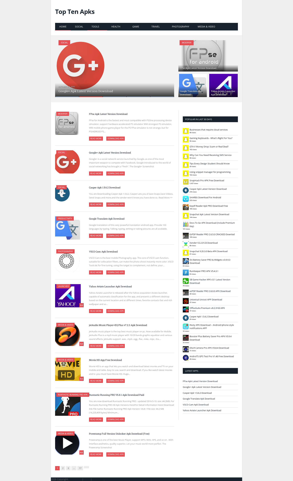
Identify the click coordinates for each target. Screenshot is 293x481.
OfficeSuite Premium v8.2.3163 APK (207, 308)
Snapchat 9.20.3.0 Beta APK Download (209, 251)
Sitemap (97, 479)
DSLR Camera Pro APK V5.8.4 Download (209, 347)
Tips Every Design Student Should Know (210, 163)
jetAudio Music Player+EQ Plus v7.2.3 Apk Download (118, 325)
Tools (95, 26)
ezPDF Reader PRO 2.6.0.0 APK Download (210, 291)
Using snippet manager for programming (210, 171)
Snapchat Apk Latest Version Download (209, 214)
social (61, 187)
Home (62, 26)
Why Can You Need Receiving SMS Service (210, 155)
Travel (155, 26)
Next (168, 66)
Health (115, 26)
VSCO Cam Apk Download (103, 251)
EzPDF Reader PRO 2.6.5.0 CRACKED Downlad (212, 234)
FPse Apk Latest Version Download (198, 68)
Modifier (186, 42)
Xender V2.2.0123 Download (204, 242)
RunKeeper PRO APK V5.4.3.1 (204, 271)
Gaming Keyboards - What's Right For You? (211, 138)
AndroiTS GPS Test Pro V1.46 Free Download (212, 356)
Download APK (116, 138)
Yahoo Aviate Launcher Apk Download (223, 93)
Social (79, 26)
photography (180, 26)
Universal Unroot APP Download (206, 299)
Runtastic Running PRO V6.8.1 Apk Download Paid (116, 394)
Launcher (63, 286)
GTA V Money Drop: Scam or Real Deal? (209, 146)
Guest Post (75, 479)
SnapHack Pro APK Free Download (207, 180)
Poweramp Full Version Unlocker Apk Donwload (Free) (119, 433)
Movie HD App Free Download (105, 360)
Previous (61, 66)
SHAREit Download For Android (205, 197)
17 (80, 468)
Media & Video (206, 26)
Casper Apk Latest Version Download (208, 188)
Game (135, 26)
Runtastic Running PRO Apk (72, 394)
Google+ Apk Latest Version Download (85, 91)
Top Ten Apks (74, 11)
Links (87, 479)
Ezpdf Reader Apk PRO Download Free (209, 205)
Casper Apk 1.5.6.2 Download (104, 187)
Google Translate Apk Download (106, 218)
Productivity (65, 218)
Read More (96, 138)
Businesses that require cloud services (209, 129)
